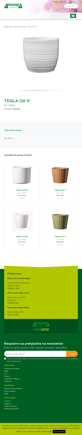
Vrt (5, 373)
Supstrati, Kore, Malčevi (13, 388)
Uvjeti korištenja (10, 406)
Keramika (22, 27)
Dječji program (10, 391)
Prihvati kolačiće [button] (59, 431)
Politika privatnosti (11, 408)
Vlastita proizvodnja (11, 368)
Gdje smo (63, 2)
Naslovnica (8, 27)
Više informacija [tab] (12, 130)
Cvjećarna (8, 381)
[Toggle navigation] (73, 16)
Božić (6, 393)
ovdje (50, 431)
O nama (55, 2)
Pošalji (72, 353)
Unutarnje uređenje (11, 379)
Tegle (16, 27)
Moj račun (72, 2)
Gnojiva (7, 376)
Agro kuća (13, 7)
